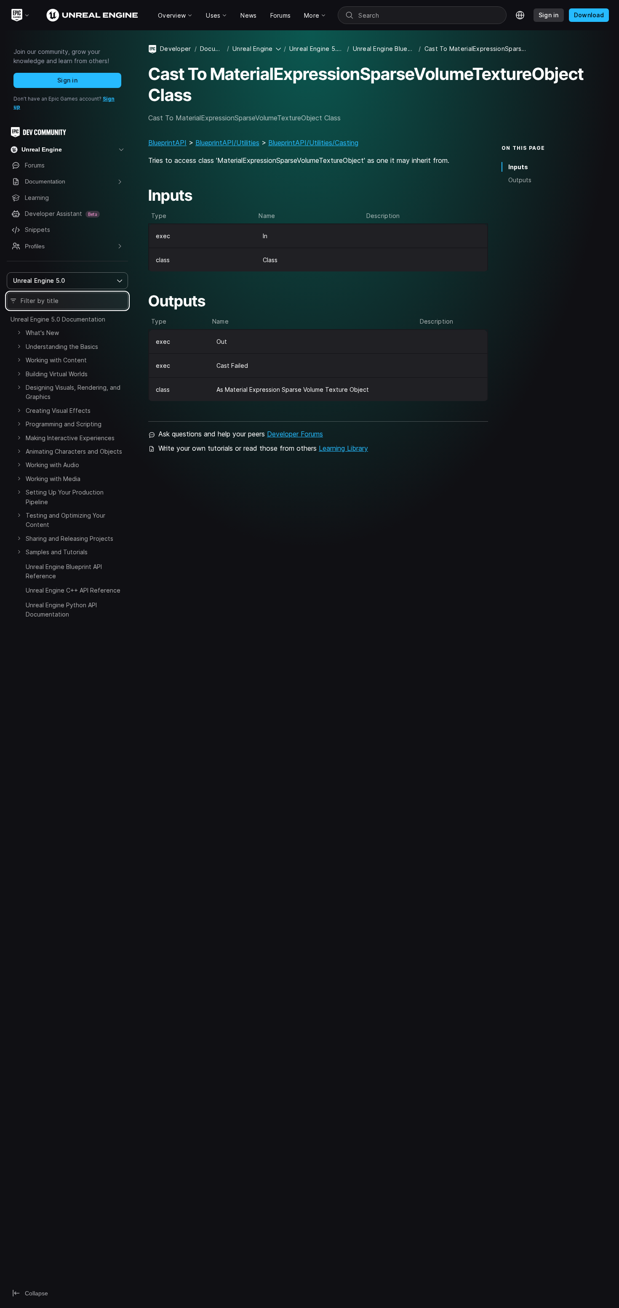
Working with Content (56, 360)
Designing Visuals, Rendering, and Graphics (73, 392)
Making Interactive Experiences (70, 437)
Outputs (519, 179)
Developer (175, 48)
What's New (42, 332)
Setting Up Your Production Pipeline (65, 497)
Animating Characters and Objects (74, 451)
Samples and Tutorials (57, 552)
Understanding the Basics (62, 346)
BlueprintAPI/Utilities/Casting (313, 142)
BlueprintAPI (167, 142)
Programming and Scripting (63, 424)
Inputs (518, 166)
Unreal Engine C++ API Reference (73, 590)
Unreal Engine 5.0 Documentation (58, 319)
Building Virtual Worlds (57, 374)
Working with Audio (52, 464)
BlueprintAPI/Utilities (227, 142)
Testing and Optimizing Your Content (65, 520)
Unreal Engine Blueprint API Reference (64, 571)
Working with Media (53, 478)
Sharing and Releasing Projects (69, 538)
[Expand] (19, 332)
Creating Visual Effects (58, 410)
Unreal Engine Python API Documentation (61, 609)
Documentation (212, 48)
